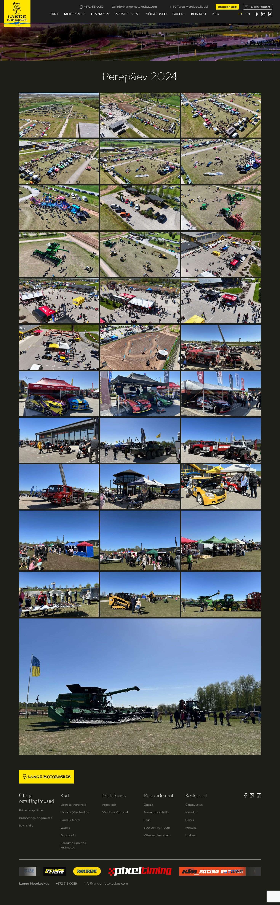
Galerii (178, 14)
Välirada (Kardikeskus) (75, 812)
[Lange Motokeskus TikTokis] (270, 14)
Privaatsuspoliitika (31, 810)
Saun (147, 820)
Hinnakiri (100, 14)
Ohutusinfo (68, 835)
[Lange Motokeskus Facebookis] (257, 14)
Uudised (190, 835)
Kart (54, 14)
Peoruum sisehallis (156, 812)
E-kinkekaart (260, 7)
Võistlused (156, 14)
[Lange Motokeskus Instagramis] (263, 14)
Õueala (148, 804)
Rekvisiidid (26, 825)
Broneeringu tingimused (35, 818)
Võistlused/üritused (115, 812)
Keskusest (196, 795)
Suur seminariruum (157, 827)
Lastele (65, 827)
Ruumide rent (127, 14)
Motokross (74, 14)
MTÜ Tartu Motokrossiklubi (189, 6)
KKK (215, 14)
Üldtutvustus (194, 804)
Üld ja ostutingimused (36, 798)
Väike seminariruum (157, 835)
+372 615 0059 (93, 6)
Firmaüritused (70, 820)
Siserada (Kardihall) (73, 804)
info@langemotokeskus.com (136, 6)
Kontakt (198, 14)
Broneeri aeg (227, 7)
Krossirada (109, 804)
